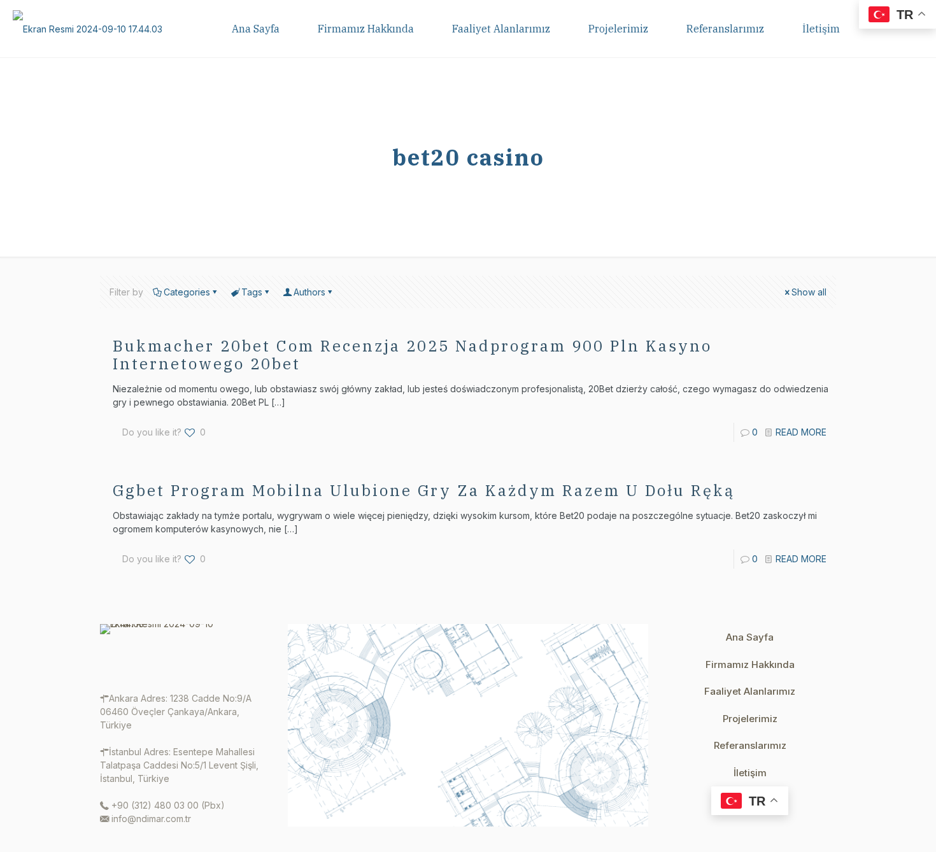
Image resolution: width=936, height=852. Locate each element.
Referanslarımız (750, 745)
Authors (309, 292)
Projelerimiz (750, 719)
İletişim (750, 773)
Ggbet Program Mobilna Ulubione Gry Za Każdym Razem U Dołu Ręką (424, 490)
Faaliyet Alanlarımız (749, 691)
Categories (187, 292)
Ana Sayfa (750, 637)
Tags (251, 292)
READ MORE (801, 432)
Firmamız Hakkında (750, 664)
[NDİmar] (87, 28)
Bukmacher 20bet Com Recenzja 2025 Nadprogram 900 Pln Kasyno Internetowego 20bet (412, 355)
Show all (808, 292)
